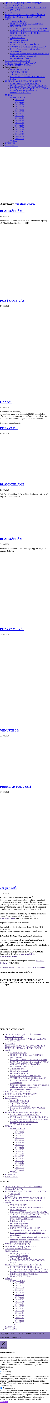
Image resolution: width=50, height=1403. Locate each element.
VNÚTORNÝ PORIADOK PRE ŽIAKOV (28, 47)
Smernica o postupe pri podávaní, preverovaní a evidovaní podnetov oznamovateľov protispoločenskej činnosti (29, 56)
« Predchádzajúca (7, 967)
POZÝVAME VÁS (12, 300)
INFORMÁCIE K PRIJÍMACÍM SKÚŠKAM (29, 86)
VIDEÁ (13, 141)
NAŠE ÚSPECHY (18, 26)
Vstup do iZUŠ (11, 145)
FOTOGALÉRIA (17, 97)
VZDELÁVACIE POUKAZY (17, 60)
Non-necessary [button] (6, 1385)
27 (38, 967)
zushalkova (25, 204)
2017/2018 (19, 118)
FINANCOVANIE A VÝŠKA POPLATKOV (29, 88)
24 (30, 967)
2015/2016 (19, 122)
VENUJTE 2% (10, 730)
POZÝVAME (9, 428)
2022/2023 (19, 106)
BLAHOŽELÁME (12, 211)
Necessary (7, 1372)
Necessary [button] (4, 1369)
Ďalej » (42, 967)
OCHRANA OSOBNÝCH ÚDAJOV (21, 63)
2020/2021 (19, 111)
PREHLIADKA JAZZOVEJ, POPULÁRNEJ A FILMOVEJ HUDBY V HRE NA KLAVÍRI (25, 16)
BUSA (13, 79)
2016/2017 (19, 120)
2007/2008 (19, 139)
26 (35, 967)
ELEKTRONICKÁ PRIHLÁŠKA (24, 83)
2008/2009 (19, 136)
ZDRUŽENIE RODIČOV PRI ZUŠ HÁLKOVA (25, 8)
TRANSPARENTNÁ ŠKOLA (18, 65)
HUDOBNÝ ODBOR (19, 70)
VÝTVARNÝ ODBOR (20, 74)
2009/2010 (19, 134)
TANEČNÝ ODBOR (19, 72)
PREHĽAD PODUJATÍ (15, 786)
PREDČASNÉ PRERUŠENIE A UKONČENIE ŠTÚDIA (24, 91)
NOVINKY (10, 12)
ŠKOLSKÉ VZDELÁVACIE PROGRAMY (28, 28)
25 (33, 967)
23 (28, 967)
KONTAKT (10, 143)
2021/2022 (19, 109)
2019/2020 (19, 113)
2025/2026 (19, 100)
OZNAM (6, 402)
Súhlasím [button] (4, 1402)
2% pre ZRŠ (15, 10)
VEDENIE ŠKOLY (18, 21)
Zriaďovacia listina (17, 37)
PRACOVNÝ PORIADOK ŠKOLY (25, 44)
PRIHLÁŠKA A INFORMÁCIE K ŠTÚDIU (23, 81)
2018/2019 (19, 116)
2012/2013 (19, 129)
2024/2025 (19, 102)
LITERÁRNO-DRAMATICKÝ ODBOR (27, 77)
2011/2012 (19, 132)
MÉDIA (8, 95)
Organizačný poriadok (19, 40)
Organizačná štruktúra (19, 42)
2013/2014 (19, 127)
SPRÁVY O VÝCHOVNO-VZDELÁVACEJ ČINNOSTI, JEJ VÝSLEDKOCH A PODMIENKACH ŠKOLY (29, 33)
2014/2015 (19, 125)
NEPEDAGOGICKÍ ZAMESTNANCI (26, 24)
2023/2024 (19, 104)
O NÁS (8, 19)
